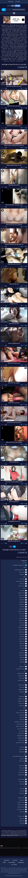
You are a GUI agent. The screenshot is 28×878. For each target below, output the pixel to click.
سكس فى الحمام (21, 802)
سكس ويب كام (21, 586)
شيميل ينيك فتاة (9, 42)
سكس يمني (22, 661)
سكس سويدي (22, 632)
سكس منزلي (22, 811)
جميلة (4, 33)
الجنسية (24, 588)
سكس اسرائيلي (21, 592)
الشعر (25, 694)
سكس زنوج (22, 758)
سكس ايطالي (22, 609)
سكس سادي (22, 781)
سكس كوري (22, 643)
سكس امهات (22, 820)
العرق (25, 754)
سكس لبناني (22, 648)
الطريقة (24, 708)
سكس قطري (22, 641)
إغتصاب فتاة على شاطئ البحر (12, 33)
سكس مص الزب (21, 733)
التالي (11, 546)
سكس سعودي (21, 627)
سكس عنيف (22, 784)
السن (25, 682)
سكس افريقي (22, 597)
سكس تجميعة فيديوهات (20, 569)
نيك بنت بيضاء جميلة (4, 46)
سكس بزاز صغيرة (21, 673)
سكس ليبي (22, 650)
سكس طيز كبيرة (21, 680)
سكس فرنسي (22, 638)
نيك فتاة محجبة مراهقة (18, 41)
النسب (25, 813)
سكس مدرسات (21, 772)
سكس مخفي (22, 583)
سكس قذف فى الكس (20, 726)
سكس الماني (22, 599)
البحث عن (24, 562)
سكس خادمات (22, 765)
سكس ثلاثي (22, 747)
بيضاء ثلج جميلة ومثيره (18, 42)
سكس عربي (22, 790)
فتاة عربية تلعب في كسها (8, 26)
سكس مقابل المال (21, 735)
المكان (25, 795)
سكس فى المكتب (21, 807)
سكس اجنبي (22, 788)
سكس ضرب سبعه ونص (19, 721)
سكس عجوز (22, 687)
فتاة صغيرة (15, 37)
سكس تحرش (22, 714)
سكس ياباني (22, 659)
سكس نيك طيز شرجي (20, 742)
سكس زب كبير (22, 678)
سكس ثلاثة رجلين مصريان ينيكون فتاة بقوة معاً (12, 55)
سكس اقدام (22, 710)
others (25, 567)
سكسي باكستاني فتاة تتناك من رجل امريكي (16, 54)
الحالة (25, 664)
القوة (25, 777)
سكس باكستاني (21, 611)
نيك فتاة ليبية (12, 61)
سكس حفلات (22, 800)
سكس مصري (22, 652)
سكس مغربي (22, 655)
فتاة (10, 30)
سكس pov (22, 579)
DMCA (4, 862)
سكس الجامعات (21, 797)
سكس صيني (22, 634)
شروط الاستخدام (12, 862)
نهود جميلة (14, 58)
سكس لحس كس (21, 728)
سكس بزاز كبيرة (21, 675)
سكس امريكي (22, 602)
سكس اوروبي (22, 604)
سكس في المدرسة (21, 809)
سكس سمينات (21, 685)
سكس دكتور (22, 767)
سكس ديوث (22, 717)
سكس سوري (22, 629)
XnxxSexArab (12, 875)
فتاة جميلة (12, 57)
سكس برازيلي (22, 613)
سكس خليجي (22, 622)
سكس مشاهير (22, 774)
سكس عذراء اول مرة (20, 668)
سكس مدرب (22, 770)
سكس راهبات (22, 696)
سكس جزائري (22, 620)
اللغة (25, 786)
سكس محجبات (21, 703)
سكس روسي (22, 625)
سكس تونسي (22, 618)
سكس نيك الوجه (21, 738)
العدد (25, 744)
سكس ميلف (22, 691)
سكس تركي (22, 615)
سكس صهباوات (21, 701)
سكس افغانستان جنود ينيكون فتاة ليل (18, 47)
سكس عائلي (22, 823)
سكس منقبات (22, 705)
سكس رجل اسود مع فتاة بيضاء (11, 28)
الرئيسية (21, 860)
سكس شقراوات (21, 698)
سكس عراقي (22, 636)
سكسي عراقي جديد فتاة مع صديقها (18, 25)
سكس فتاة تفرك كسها (21, 57)
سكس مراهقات (21, 689)
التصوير (24, 576)
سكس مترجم (22, 793)
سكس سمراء (22, 761)
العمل (25, 763)
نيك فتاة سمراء (20, 51)
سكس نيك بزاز (22, 740)
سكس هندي (22, 657)
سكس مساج (22, 731)
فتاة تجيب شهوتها (13, 45)
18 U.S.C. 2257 (14, 864)
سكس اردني (22, 590)
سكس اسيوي (22, 595)
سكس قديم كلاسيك (20, 581)
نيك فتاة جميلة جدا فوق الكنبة (19, 565)
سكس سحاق (22, 572)
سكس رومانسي (21, 779)
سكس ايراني (22, 606)
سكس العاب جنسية (20, 712)
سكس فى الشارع (21, 804)
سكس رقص (22, 719)
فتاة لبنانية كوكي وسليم (15, 38)
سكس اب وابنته (21, 816)
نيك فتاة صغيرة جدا (22, 33)
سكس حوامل (22, 666)
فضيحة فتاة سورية (23, 28)
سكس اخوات (22, 818)
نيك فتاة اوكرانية (10, 50)
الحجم (25, 671)
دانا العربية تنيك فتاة (7, 37)
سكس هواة (22, 574)
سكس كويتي (22, 645)
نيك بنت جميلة (6, 61)
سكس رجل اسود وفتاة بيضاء (19, 756)
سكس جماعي (22, 749)
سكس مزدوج (22, 751)
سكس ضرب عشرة (21, 724)
